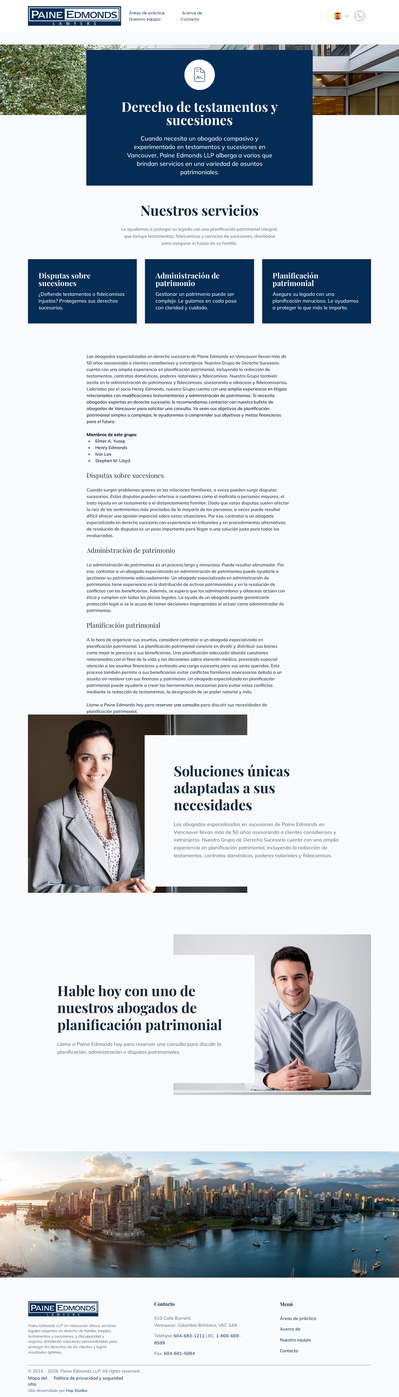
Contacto (289, 1350)
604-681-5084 (179, 1353)
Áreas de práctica (298, 1318)
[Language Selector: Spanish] (339, 16)
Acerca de (290, 1329)
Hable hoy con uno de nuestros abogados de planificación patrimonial (139, 1007)
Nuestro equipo (295, 1339)
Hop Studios (76, 1390)
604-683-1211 (189, 1335)
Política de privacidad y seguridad (88, 1378)
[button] (153, 13)
